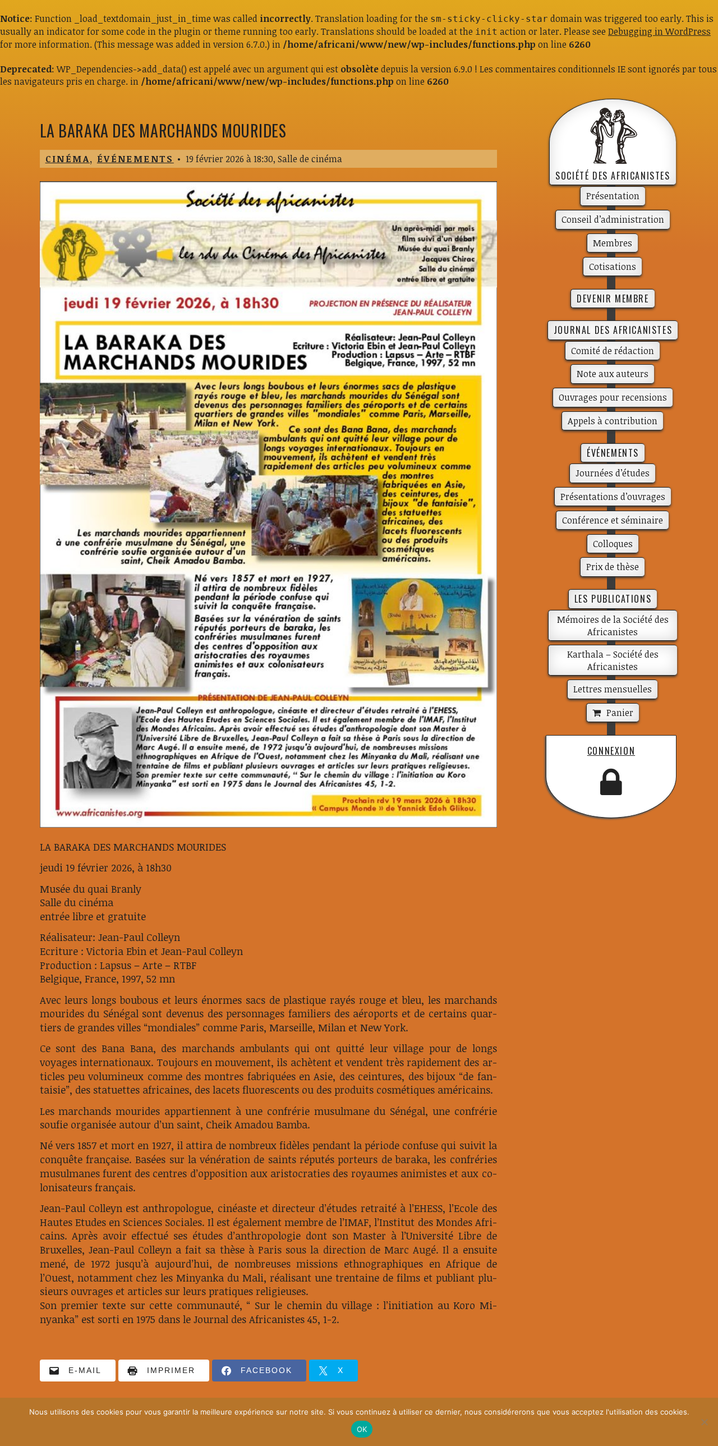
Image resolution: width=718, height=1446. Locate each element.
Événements (135, 159)
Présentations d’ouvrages (612, 496)
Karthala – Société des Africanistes (613, 660)
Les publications (613, 598)
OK (362, 1429)
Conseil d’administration (612, 219)
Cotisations (612, 266)
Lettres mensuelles (612, 689)
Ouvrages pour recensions (613, 397)
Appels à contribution (612, 421)
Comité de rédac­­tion (612, 351)
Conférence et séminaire (612, 520)
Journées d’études (613, 473)
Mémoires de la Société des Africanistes (613, 625)
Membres (612, 243)
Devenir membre (612, 298)
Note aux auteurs (612, 374)
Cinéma (67, 159)
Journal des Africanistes (613, 330)
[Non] (704, 1421)
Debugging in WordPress (659, 31)
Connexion (611, 751)
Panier (619, 712)
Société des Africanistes (612, 175)
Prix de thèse (612, 567)
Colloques (613, 544)
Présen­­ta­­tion (612, 196)
